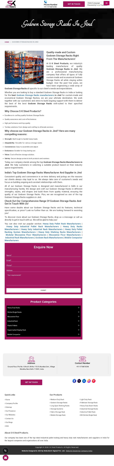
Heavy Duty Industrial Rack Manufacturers (42, 229)
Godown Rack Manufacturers (49, 237)
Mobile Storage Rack (57, 415)
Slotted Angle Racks (14, 312)
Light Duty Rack (86, 399)
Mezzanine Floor (13, 317)
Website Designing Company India (79, 451)
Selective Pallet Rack (87, 412)
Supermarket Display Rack (16, 330)
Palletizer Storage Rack (88, 403)
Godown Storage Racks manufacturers (35, 95)
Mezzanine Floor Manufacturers (65, 235)
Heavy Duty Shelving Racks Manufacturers (59, 232)
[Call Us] (5, 451)
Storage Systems (56, 409)
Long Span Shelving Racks (59, 406)
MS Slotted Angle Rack (88, 415)
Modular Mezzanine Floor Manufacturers (26, 235)
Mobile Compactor (13, 334)
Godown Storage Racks (58, 403)
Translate (104, 5)
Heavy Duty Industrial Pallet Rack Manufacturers (32, 226)
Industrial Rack (12, 321)
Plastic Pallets (12, 325)
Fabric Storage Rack (57, 412)
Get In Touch (74, 4)
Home (7, 42)
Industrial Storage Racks (89, 409)
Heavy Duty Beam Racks (89, 406)
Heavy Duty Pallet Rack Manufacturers (62, 224)
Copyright (38, 447)
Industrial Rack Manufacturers (19, 237)
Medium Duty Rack (57, 399)
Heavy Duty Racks (13, 308)
